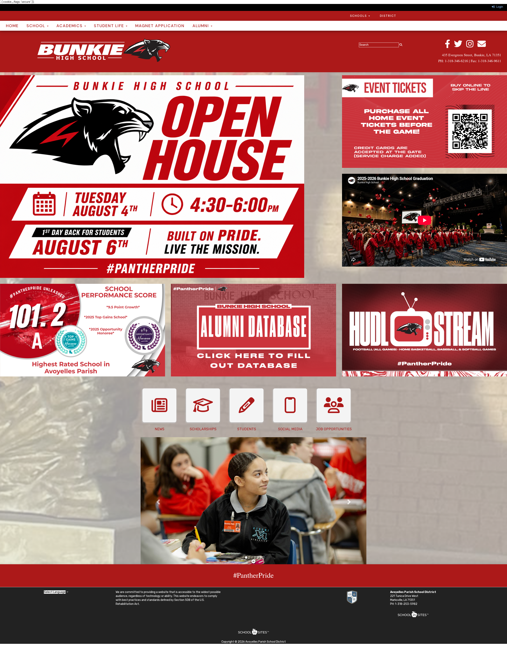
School (37, 25)
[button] (157, 500)
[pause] (253, 561)
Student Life (109, 25)
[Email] (483, 46)
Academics (70, 25)
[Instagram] (471, 46)
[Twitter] (460, 46)
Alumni (201, 25)
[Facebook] (449, 46)
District (388, 16)
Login (499, 7)
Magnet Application (160, 25)
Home (12, 25)
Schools (359, 16)
